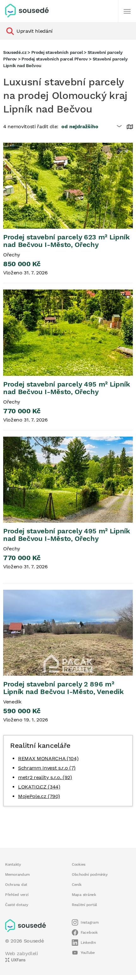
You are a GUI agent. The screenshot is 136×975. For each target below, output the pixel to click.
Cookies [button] (78, 864)
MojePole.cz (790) (39, 796)
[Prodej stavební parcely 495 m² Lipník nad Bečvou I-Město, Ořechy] (68, 333)
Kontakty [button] (13, 864)
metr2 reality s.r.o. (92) (45, 777)
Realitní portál (84, 905)
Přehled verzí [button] (16, 894)
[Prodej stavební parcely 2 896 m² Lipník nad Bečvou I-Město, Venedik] (68, 632)
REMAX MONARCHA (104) (48, 758)
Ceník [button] (77, 884)
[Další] (127, 11)
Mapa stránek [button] (84, 894)
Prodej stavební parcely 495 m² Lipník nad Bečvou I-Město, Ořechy (66, 388)
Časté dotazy (16, 905)
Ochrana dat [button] (16, 884)
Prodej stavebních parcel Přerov (55, 58)
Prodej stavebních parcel (57, 52)
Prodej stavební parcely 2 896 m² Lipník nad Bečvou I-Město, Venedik (63, 688)
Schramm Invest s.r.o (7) (47, 768)
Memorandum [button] (17, 874)
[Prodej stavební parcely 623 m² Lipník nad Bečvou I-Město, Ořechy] (68, 185)
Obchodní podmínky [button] (90, 874)
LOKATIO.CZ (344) (39, 787)
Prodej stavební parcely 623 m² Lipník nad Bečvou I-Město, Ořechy (66, 241)
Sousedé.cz (15, 52)
